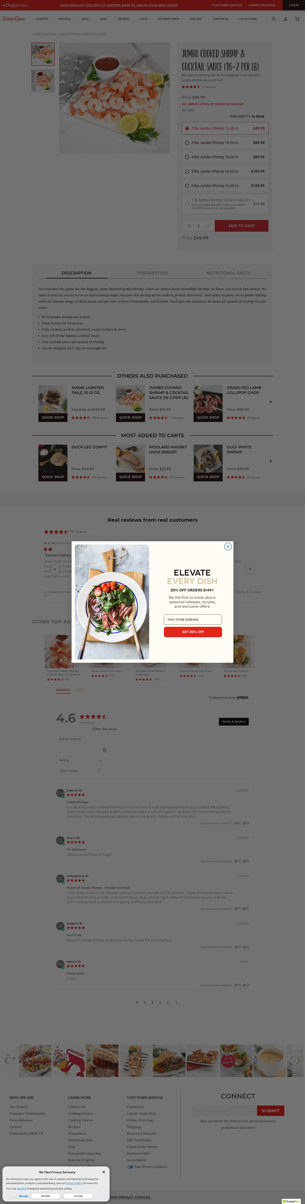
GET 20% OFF (193, 632)
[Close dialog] (228, 546)
